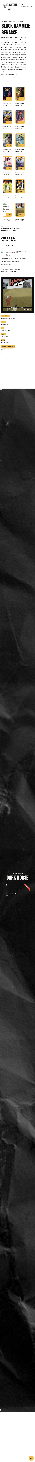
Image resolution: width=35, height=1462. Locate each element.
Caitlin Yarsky (5, 342)
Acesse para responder (6, 264)
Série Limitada (5, 330)
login (16, 269)
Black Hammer (6, 228)
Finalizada (27, 886)
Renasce (15, 230)
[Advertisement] (13, 369)
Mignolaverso (6, 230)
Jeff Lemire (4, 336)
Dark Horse (16, 228)
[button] (9, 9)
